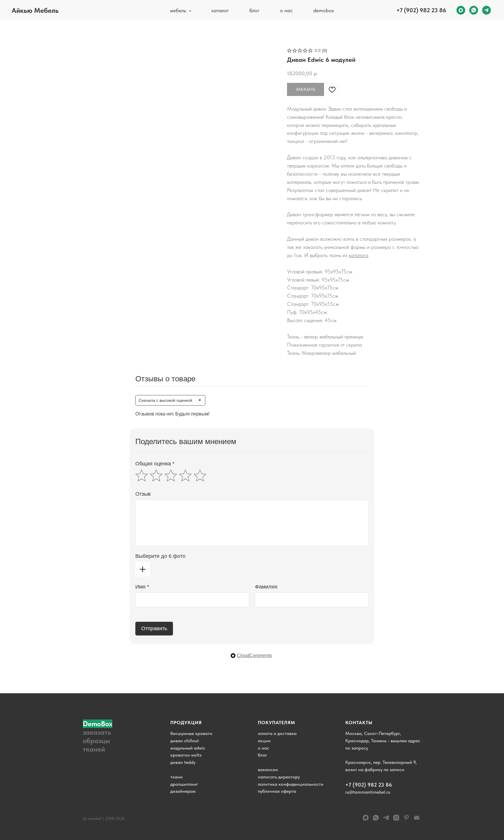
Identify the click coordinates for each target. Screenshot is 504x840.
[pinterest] (406, 819)
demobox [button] (323, 10)
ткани (176, 777)
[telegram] (486, 10)
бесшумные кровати (191, 733)
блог (254, 10)
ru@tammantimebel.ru (367, 792)
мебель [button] (179, 10)
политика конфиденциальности (290, 784)
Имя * (142, 587)
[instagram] (396, 819)
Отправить (154, 628)
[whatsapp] (473, 10)
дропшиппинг (184, 784)
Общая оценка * (154, 464)
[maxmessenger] (460, 10)
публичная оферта (277, 791)
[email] (416, 819)
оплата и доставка (277, 733)
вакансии (268, 769)
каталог (220, 10)
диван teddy (182, 762)
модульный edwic (187, 748)
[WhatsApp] (375, 819)
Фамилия (266, 587)
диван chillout (184, 740)
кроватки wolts (186, 755)
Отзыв (143, 494)
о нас (286, 10)
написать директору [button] (279, 777)
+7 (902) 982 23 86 (421, 10)
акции (264, 740)
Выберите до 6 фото (160, 556)
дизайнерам (183, 791)
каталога (358, 255)
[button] (100, 736)
